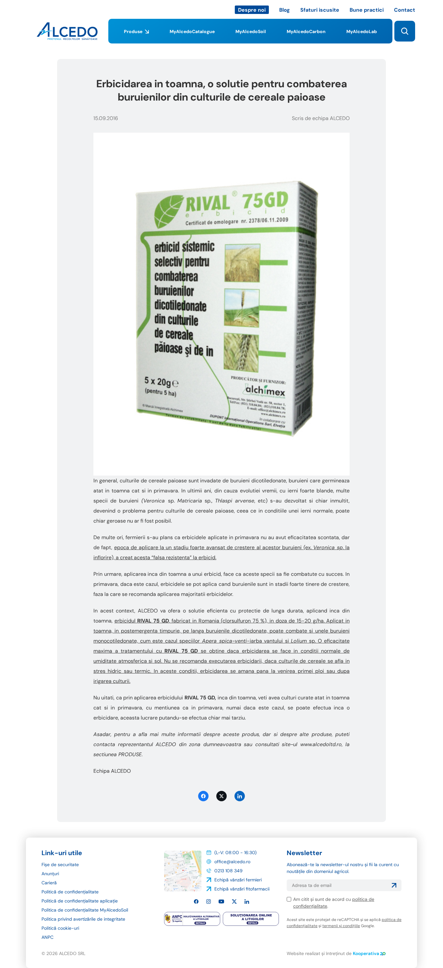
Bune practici (367, 9)
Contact (404, 9)
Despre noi (252, 9)
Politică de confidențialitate (70, 892)
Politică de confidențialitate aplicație (80, 901)
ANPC (48, 937)
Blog (284, 9)
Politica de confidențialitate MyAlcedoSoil (85, 910)
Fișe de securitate (60, 864)
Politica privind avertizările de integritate (83, 919)
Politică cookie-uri (60, 928)
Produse (133, 31)
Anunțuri (50, 874)
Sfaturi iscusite (319, 9)
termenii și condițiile (341, 925)
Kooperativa (366, 953)
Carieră (49, 883)
